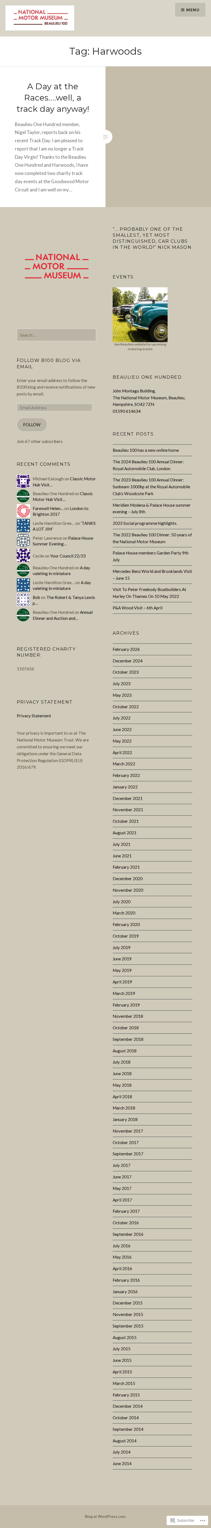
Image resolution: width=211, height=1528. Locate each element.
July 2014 (122, 1451)
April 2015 (122, 1371)
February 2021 (126, 867)
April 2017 (122, 1199)
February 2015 (126, 1394)
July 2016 (122, 1245)
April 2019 (122, 981)
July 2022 (122, 717)
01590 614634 (127, 411)
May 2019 (122, 970)
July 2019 (122, 947)
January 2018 (125, 1119)
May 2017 (122, 1188)
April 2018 (122, 1096)
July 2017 (122, 1165)
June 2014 (122, 1463)
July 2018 (122, 1061)
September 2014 (128, 1429)
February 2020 (126, 924)
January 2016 (125, 1291)
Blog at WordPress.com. (105, 1516)
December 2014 (128, 1406)
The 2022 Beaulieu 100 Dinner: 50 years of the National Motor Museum (152, 538)
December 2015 (128, 1302)
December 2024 (128, 660)
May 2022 (122, 740)
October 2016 (126, 1222)
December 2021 (128, 798)
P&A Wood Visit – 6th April (137, 607)
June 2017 (122, 1176)
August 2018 (125, 1050)
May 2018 (122, 1085)
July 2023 (122, 683)
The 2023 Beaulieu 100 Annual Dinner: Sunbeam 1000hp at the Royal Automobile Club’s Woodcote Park (151, 486)
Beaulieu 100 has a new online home (146, 450)
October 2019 (126, 935)
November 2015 (128, 1314)
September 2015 (128, 1325)
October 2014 (126, 1417)
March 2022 (124, 763)
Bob (36, 597)
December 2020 (128, 878)
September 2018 (128, 1039)
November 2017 (128, 1130)
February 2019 (126, 1004)
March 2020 (124, 912)
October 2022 (126, 706)
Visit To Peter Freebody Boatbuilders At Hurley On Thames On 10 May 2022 (149, 593)
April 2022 (122, 752)
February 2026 (126, 649)
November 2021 (128, 809)
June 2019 (122, 958)
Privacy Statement (34, 715)
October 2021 (126, 821)
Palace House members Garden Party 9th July (150, 556)
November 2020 (128, 890)
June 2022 (122, 729)
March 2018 (124, 1107)
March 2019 (124, 993)
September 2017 (128, 1153)
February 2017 (126, 1211)
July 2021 (122, 844)
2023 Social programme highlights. (145, 523)
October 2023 (126, 672)
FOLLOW (32, 424)
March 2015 (124, 1383)
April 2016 (122, 1268)
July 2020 (122, 901)
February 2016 (126, 1280)
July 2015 (122, 1348)
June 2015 (122, 1360)
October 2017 (126, 1142)
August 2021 (125, 832)
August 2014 (125, 1440)
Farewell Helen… (48, 508)
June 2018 (122, 1073)
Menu (192, 9)
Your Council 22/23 (68, 555)
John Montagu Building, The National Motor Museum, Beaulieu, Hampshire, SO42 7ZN (149, 397)
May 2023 (122, 695)
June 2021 (122, 855)
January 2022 (125, 786)
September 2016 (128, 1234)
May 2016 (122, 1256)
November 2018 (128, 1016)
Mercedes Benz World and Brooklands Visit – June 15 (152, 575)
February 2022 (126, 775)
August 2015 (125, 1337)
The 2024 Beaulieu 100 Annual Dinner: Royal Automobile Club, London (148, 465)
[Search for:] (56, 335)
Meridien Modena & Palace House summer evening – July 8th (152, 508)
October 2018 (126, 1027)
